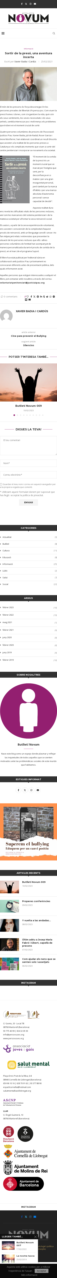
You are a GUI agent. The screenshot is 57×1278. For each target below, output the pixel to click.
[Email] (35, 3)
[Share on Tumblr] (44, 296)
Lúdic (30, 570)
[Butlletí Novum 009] (28, 382)
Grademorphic (39, 1249)
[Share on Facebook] (31, 296)
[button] (2, 389)
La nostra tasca (25, 1256)
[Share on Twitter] (34, 296)
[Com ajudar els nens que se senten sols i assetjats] (9, 964)
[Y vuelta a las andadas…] (9, 925)
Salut (30, 577)
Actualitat (30, 537)
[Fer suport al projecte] (28, 805)
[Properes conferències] (9, 906)
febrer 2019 (8, 659)
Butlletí (30, 543)
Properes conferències (36, 901)
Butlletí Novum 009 (28, 405)
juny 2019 (7, 652)
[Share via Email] (29, 299)
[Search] (53, 33)
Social (30, 584)
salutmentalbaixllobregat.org (17, 1090)
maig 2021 (7, 622)
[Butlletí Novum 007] (8, 1245)
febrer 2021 (8, 629)
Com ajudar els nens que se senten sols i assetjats (39, 961)
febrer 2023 (8, 607)
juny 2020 (7, 637)
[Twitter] (26, 3)
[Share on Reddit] (47, 296)
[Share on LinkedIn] (41, 296)
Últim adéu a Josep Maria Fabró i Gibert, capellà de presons (37, 942)
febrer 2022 (8, 614)
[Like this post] (27, 296)
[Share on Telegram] (54, 296)
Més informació (29, 1275)
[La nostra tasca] (8, 1259)
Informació (30, 564)
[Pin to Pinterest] (38, 296)
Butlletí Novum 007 (25, 1244)
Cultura (30, 550)
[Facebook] (21, 3)
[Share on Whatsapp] (50, 296)
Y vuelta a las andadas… (36, 920)
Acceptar (41, 1270)
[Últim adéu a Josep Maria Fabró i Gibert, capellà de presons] (9, 944)
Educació (30, 557)
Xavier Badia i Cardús (25, 61)
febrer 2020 (8, 645)
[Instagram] (30, 3)
